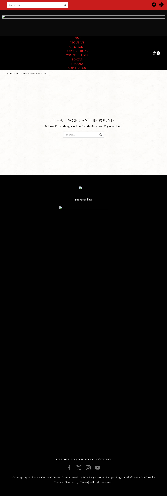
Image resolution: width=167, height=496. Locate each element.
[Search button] (65, 5)
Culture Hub (76, 51)
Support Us (77, 68)
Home (10, 73)
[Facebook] (154, 4)
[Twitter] (161, 4)
